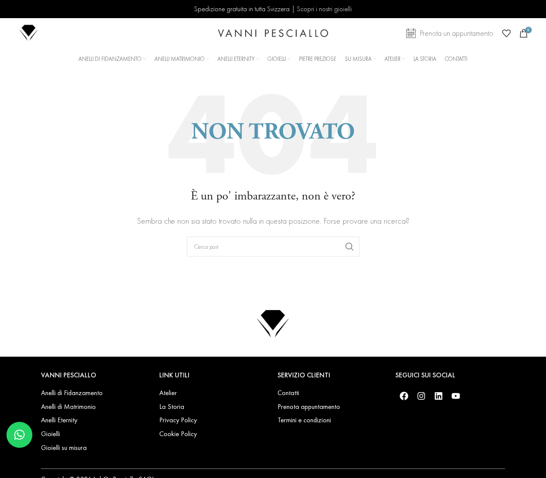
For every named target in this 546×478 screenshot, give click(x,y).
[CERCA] (350, 246)
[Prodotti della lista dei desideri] (506, 33)
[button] (19, 435)
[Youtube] (455, 396)
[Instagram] (421, 396)
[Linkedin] (438, 396)
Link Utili (174, 375)
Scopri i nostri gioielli (324, 8)
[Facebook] (404, 396)
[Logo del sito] (273, 32)
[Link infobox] (29, 33)
